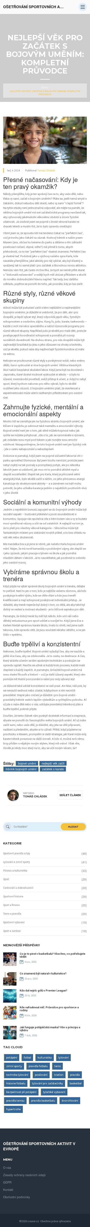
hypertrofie (13, 1109)
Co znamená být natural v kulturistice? (43, 973)
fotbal (27, 1057)
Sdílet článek (70, 795)
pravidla (75, 1074)
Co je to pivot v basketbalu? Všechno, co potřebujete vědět (52, 955)
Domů (44, 87)
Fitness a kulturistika (15, 870)
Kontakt (8, 1190)
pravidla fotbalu (38, 1066)
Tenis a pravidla (12, 913)
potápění (11, 1057)
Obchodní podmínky (16, 1197)
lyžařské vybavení (54, 1092)
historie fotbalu (15, 1083)
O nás (7, 1167)
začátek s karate (53, 769)
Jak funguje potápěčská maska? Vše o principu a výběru (50, 1029)
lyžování (63, 1057)
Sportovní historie (13, 896)
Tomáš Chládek (46, 170)
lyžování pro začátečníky (47, 1083)
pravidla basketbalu (43, 1100)
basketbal (76, 1083)
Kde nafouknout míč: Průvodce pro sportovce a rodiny (49, 1009)
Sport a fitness (11, 905)
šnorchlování (70, 1100)
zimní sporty (14, 1066)
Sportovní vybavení (13, 922)
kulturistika (45, 1057)
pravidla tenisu (15, 1100)
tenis (57, 1066)
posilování (41, 1074)
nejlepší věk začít (53, 763)
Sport (6, 879)
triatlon (58, 1074)
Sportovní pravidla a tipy (16, 853)
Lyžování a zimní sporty (16, 862)
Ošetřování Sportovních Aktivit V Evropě (34, 6)
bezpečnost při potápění (21, 1092)
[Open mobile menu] (82, 7)
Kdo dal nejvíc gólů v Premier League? (43, 990)
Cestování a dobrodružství (18, 887)
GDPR (7, 1182)
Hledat (73, 826)
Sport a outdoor (12, 930)
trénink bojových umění (21, 769)
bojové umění (27, 763)
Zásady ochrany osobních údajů (24, 1175)
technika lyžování (17, 1074)
